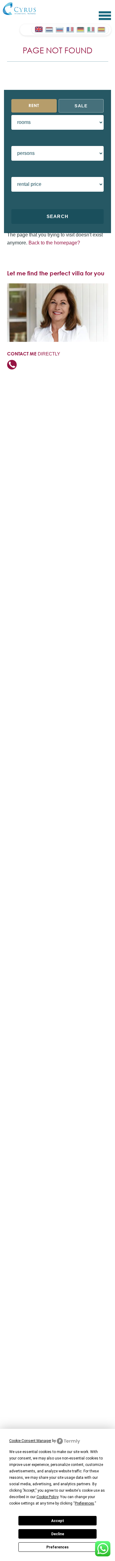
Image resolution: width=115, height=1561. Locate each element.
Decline (57, 1534)
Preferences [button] (84, 1503)
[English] (39, 29)
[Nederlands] (49, 29)
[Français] (70, 29)
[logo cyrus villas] (23, 8)
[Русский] (59, 29)
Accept (57, 1521)
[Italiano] (91, 29)
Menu (105, 16)
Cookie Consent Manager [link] (30, 1441)
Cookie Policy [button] (47, 1497)
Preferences (57, 1547)
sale (81, 105)
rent (34, 106)
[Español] (101, 29)
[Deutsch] (80, 29)
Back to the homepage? (54, 242)
